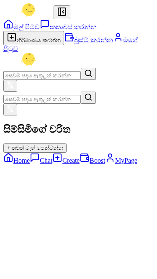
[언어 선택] (10, 86)
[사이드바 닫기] (62, 12)
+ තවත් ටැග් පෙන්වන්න (35, 148)
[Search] (88, 74)
